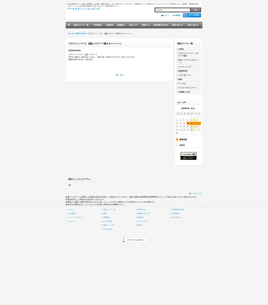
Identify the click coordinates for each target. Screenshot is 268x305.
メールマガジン (143, 221)
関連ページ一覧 (108, 225)
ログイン (166, 15)
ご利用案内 (176, 213)
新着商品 (106, 217)
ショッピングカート (76, 217)
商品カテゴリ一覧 (109, 209)
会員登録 (177, 15)
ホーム (71, 209)
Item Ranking (107, 229)
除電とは (141, 217)
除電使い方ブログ (144, 213)
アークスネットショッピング (83, 8)
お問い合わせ (176, 217)
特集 (105, 213)
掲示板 (140, 225)
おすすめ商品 (108, 221)
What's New (142, 209)
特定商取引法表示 (178, 209)
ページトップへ (197, 193)
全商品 (181, 49)
